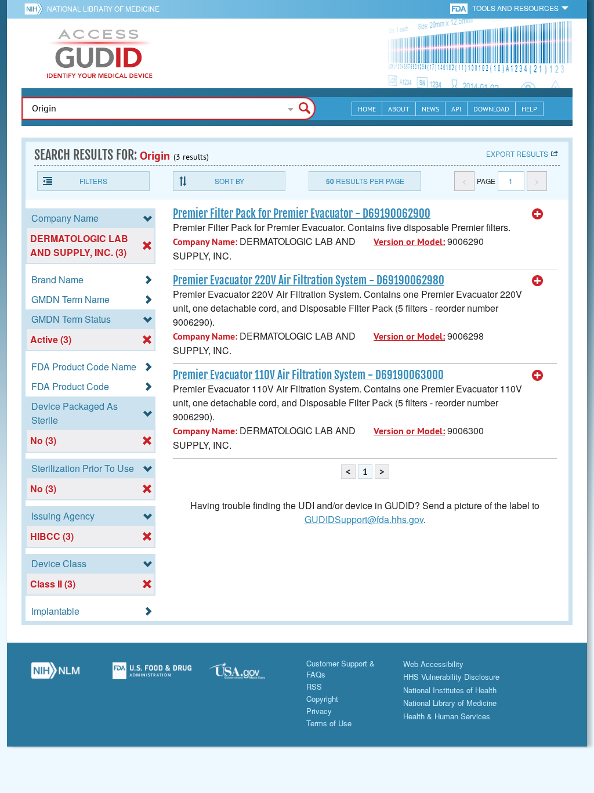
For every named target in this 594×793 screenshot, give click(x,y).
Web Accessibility (433, 663)
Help (529, 108)
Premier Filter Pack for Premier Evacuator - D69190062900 (301, 214)
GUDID (100, 53)
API (456, 108)
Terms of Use (329, 723)
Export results (517, 153)
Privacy (319, 710)
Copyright (322, 698)
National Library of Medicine (103, 8)
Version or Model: (409, 242)
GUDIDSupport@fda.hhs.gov (364, 519)
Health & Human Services (446, 716)
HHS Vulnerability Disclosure (451, 676)
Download (491, 108)
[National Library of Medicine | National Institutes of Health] (55, 675)
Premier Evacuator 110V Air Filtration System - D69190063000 (308, 375)
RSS (314, 686)
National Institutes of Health (450, 689)
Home (367, 108)
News (430, 108)
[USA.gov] (248, 675)
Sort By (229, 181)
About (399, 108)
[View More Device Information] (538, 214)
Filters (93, 181)
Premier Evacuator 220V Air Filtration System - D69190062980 (308, 280)
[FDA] (459, 8)
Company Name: (205, 242)
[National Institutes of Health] (35, 9)
